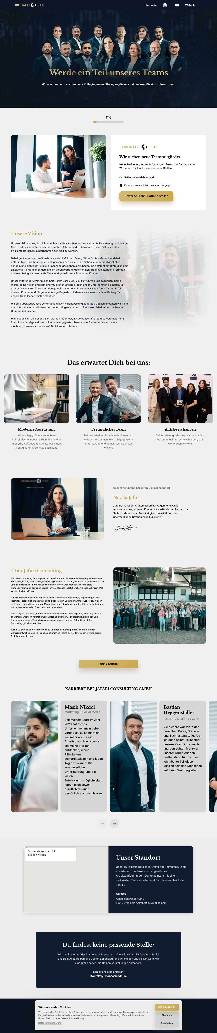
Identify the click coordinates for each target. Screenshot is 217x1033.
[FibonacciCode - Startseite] (140, 147)
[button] (114, 823)
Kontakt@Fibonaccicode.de (108, 976)
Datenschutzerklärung (50, 1023)
